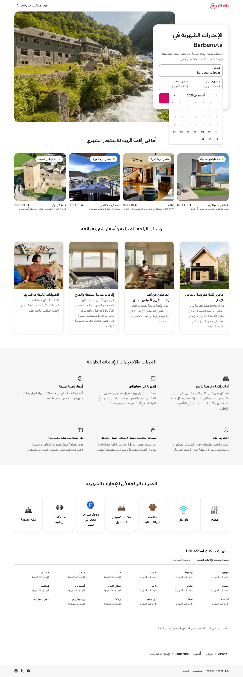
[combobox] (191, 73)
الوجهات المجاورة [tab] (182, 560)
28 (174, 132)
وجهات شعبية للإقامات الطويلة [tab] (213, 560)
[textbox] (207, 86)
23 (209, 132)
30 (209, 139)
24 (202, 132)
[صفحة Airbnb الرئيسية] (219, 5)
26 (188, 132)
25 (195, 132)
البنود (186, 671)
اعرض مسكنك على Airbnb (33, 5)
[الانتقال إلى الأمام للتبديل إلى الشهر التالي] (175, 95)
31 (202, 139)
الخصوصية (197, 671)
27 (181, 132)
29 (216, 139)
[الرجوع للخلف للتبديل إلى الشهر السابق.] (216, 95)
